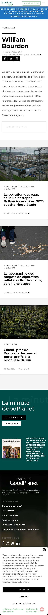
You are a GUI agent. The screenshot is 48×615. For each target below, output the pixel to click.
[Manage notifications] (42, 609)
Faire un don (31, 3)
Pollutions (27, 186)
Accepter (24, 589)
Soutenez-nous (10, 520)
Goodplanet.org (13, 418)
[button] (44, 550)
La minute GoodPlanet (13, 525)
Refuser (24, 596)
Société (10, 189)
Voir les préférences (24, 604)
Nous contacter (10, 515)
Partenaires (8, 510)
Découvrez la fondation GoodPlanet (20, 529)
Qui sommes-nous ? (12, 506)
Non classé (9, 28)
